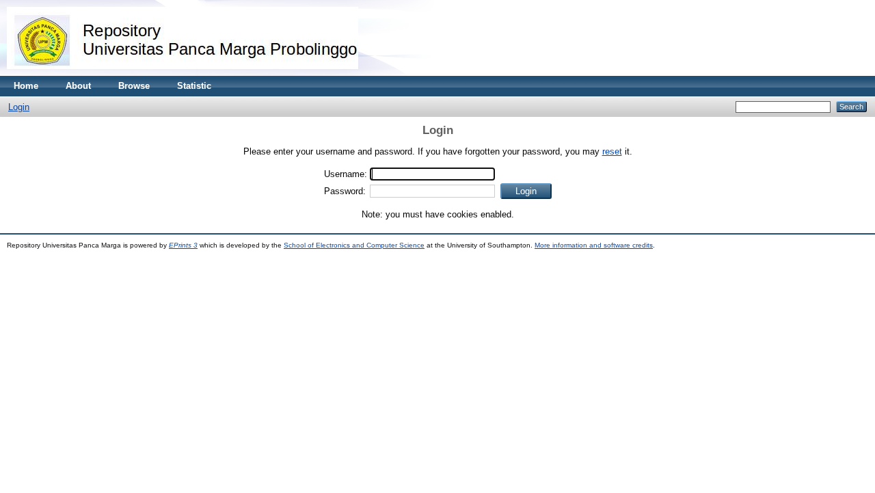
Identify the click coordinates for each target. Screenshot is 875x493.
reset (612, 151)
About (78, 86)
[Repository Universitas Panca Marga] (182, 73)
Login (18, 107)
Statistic (194, 86)
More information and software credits (594, 245)
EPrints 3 (183, 245)
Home (26, 86)
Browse (134, 86)
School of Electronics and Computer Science (354, 245)
